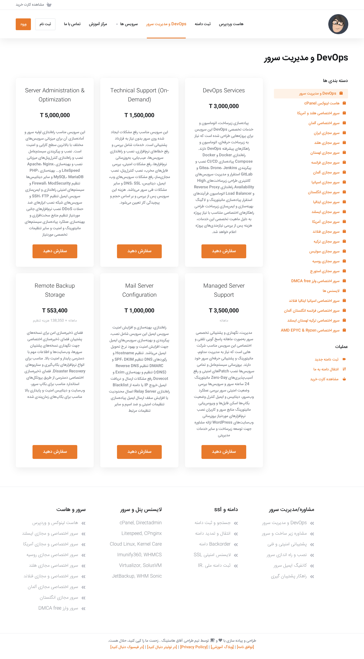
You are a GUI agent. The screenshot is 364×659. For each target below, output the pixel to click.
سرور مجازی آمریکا (326, 222)
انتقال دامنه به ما (327, 369)
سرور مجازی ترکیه (327, 242)
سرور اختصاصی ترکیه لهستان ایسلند (314, 321)
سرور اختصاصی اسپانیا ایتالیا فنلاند (315, 301)
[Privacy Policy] (194, 647)
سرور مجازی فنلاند (327, 232)
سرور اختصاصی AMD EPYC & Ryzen (311, 331)
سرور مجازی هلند (327, 143)
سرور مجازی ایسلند (326, 212)
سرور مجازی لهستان (325, 153)
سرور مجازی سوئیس (325, 252)
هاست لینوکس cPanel (322, 103)
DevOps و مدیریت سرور (318, 94)
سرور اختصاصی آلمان (325, 123)
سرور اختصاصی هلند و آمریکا (319, 113)
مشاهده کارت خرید (325, 379)
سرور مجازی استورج (325, 271)
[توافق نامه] (245, 647)
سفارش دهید (224, 251)
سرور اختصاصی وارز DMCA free (316, 281)
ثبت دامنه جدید (328, 360)
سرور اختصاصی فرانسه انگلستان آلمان (312, 311)
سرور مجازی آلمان (327, 173)
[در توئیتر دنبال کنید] (162, 647)
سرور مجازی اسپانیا (326, 182)
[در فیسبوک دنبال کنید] (127, 647)
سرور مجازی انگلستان (324, 192)
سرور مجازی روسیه (326, 261)
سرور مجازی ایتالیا (327, 202)
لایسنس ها (332, 291)
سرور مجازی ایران (327, 133)
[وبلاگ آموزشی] (222, 647)
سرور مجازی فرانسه (326, 163)
